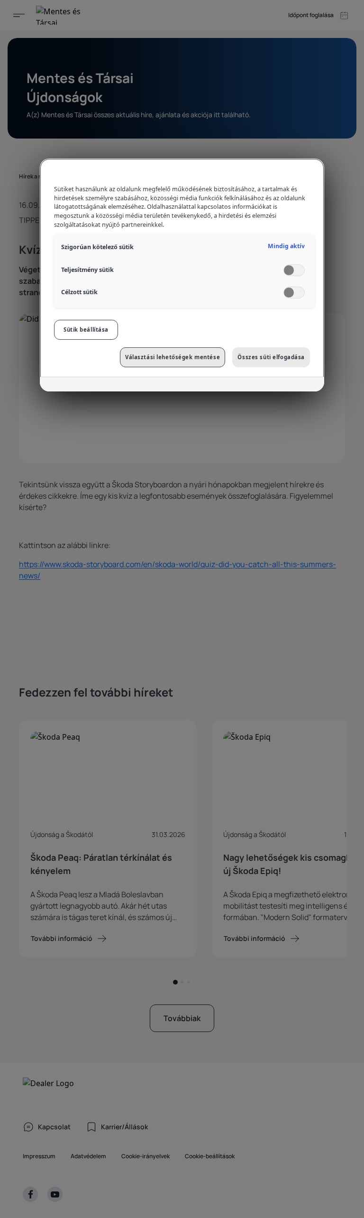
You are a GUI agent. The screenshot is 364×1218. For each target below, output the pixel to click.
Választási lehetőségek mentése (172, 357)
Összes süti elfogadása (271, 357)
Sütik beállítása (86, 329)
